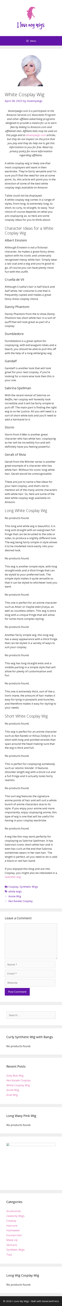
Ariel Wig (12, 1095)
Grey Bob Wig (15, 1075)
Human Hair (14, 1235)
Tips (9, 1254)
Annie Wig (14, 896)
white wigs (15, 891)
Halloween (13, 1230)
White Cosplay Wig (18, 1085)
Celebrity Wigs (15, 1216)
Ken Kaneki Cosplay (20, 901)
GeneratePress (50, 1301)
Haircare (11, 1225)
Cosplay (13, 886)
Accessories (13, 1211)
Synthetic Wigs (29, 886)
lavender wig (13, 877)
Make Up (12, 1240)
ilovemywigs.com (36, 135)
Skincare (11, 1245)
